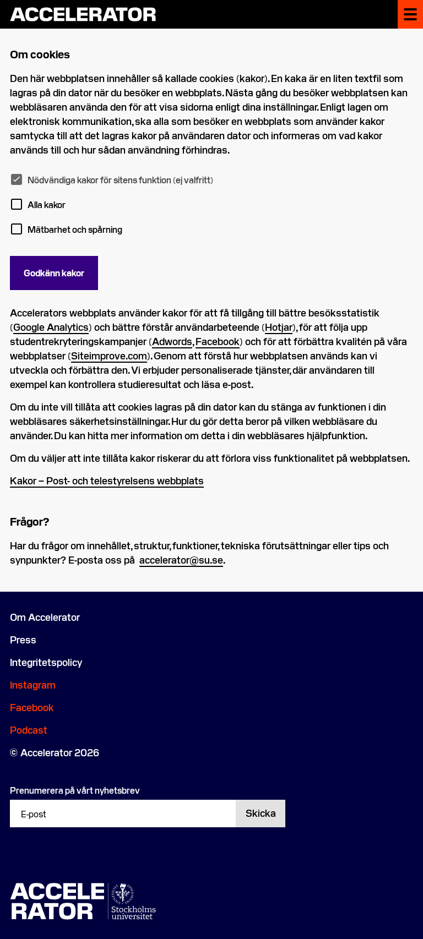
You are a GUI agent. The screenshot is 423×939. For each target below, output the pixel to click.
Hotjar (278, 326)
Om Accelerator (45, 616)
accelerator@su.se (181, 559)
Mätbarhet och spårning (75, 228)
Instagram (33, 684)
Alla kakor (47, 204)
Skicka (261, 812)
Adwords (172, 341)
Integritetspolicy (46, 662)
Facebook (218, 341)
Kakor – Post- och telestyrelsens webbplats (107, 480)
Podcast (28, 729)
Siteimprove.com (109, 355)
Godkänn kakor (54, 272)
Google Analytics (51, 326)
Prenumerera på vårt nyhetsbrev (75, 789)
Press (23, 639)
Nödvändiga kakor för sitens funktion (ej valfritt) (120, 179)
